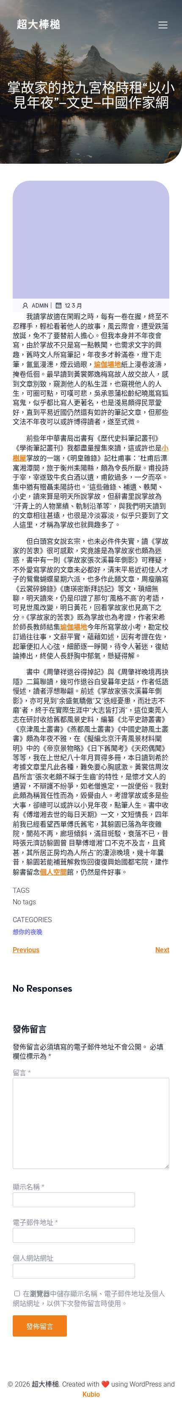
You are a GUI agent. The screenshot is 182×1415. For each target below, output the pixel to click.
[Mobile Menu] (163, 24)
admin (40, 305)
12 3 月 (73, 305)
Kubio (91, 1394)
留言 (22, 1073)
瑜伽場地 (107, 365)
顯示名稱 (28, 1187)
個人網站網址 (33, 1258)
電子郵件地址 (35, 1223)
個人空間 (53, 872)
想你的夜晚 (27, 931)
